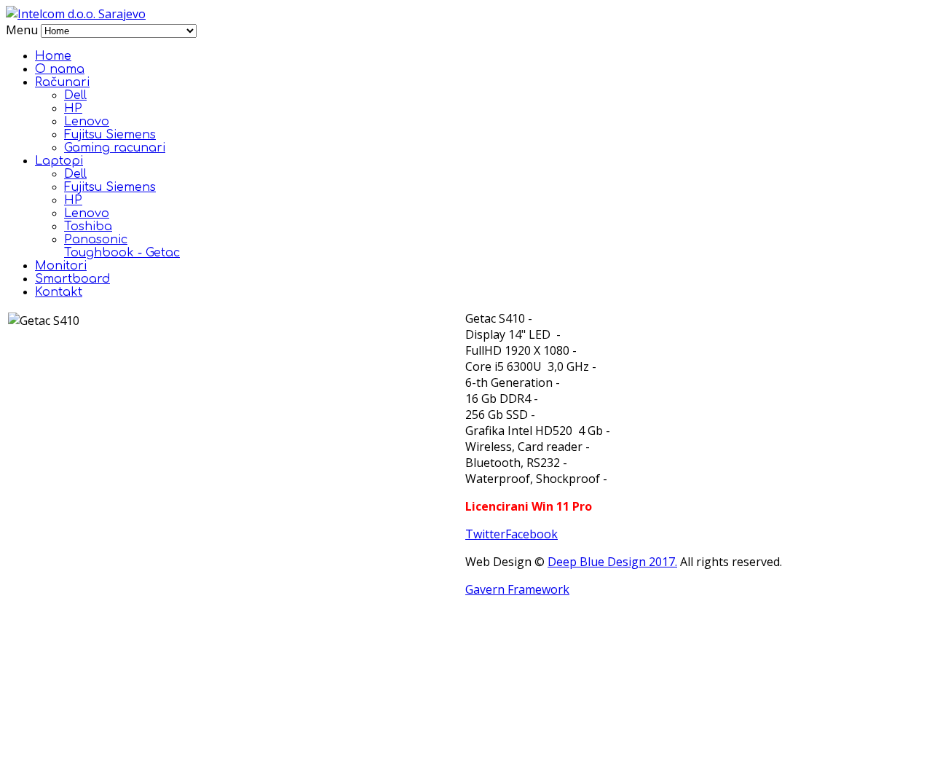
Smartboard (72, 279)
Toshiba (88, 226)
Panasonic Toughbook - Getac (122, 246)
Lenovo (86, 121)
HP (73, 108)
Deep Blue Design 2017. (612, 562)
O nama (59, 69)
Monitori (61, 265)
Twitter (485, 534)
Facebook (531, 534)
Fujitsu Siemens (110, 134)
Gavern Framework (517, 589)
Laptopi (59, 161)
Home (53, 56)
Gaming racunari (114, 147)
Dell (75, 95)
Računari (62, 82)
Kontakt (58, 292)
